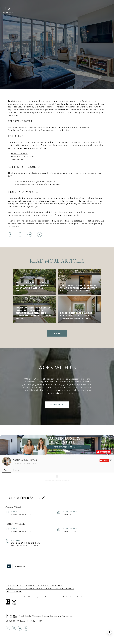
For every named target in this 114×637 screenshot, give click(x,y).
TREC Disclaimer (14, 591)
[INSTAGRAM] (14, 628)
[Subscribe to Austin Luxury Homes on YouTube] (106, 460)
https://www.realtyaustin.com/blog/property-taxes (35, 184)
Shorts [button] (16, 470)
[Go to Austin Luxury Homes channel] (6, 461)
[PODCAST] (26, 628)
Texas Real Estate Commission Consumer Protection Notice (35, 586)
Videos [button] (6, 470)
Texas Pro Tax (17, 159)
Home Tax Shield (19, 154)
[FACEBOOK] (8, 628)
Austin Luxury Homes (25, 460)
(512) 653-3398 (69, 531)
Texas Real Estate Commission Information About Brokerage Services (40, 588)
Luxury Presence (63, 616)
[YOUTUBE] (20, 628)
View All (57, 333)
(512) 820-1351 (69, 514)
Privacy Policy (35, 621)
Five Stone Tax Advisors (22, 156)
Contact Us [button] (57, 405)
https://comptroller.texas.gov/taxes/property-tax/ (35, 182)
